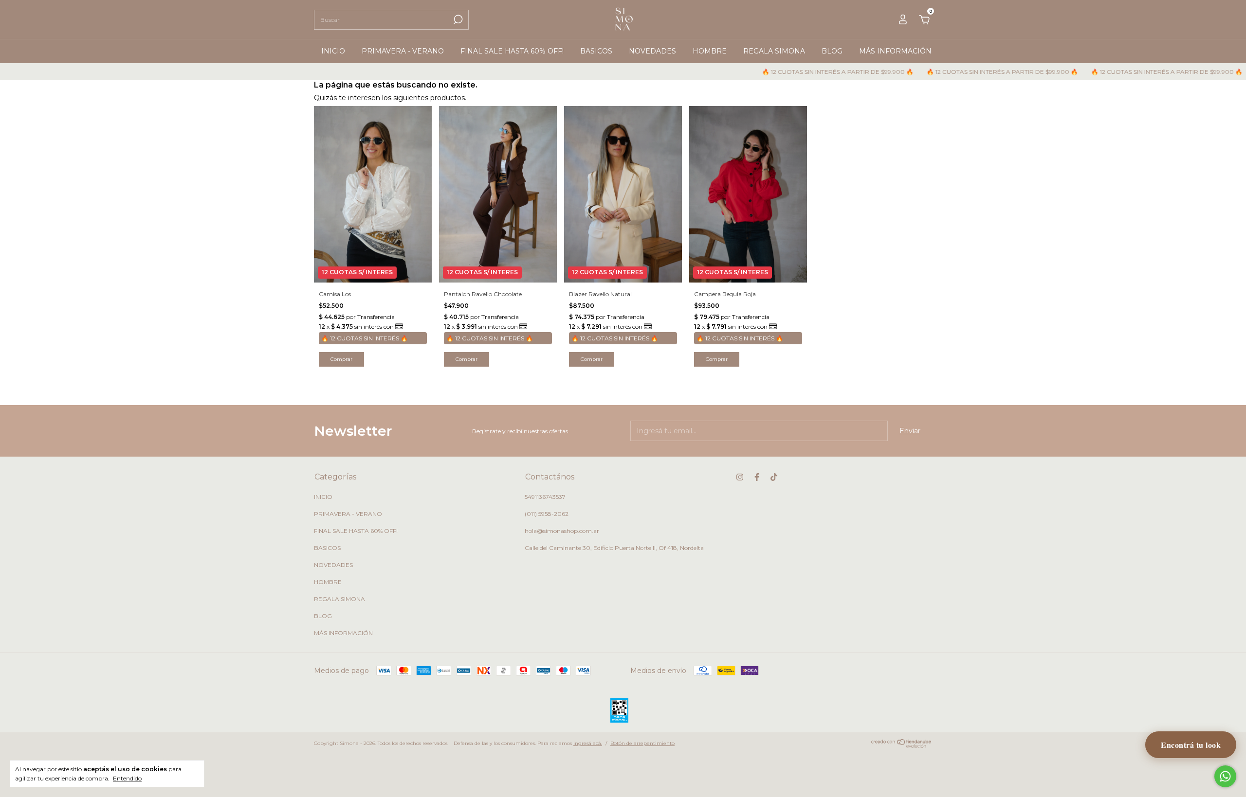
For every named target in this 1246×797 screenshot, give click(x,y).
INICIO (333, 51)
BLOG (832, 51)
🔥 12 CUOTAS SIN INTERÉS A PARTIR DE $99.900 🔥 (802, 71)
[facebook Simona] (757, 477)
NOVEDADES (652, 51)
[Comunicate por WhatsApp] (1225, 776)
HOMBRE (710, 51)
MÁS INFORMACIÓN (895, 51)
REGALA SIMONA (774, 51)
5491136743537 (545, 496)
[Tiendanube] (901, 745)
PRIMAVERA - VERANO (403, 51)
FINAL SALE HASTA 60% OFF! (512, 51)
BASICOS (596, 51)
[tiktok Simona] (774, 477)
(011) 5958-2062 (546, 513)
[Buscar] (457, 19)
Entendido (127, 778)
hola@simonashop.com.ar (562, 530)
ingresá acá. (587, 743)
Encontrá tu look (1191, 744)
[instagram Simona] (740, 477)
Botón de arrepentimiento (642, 743)
